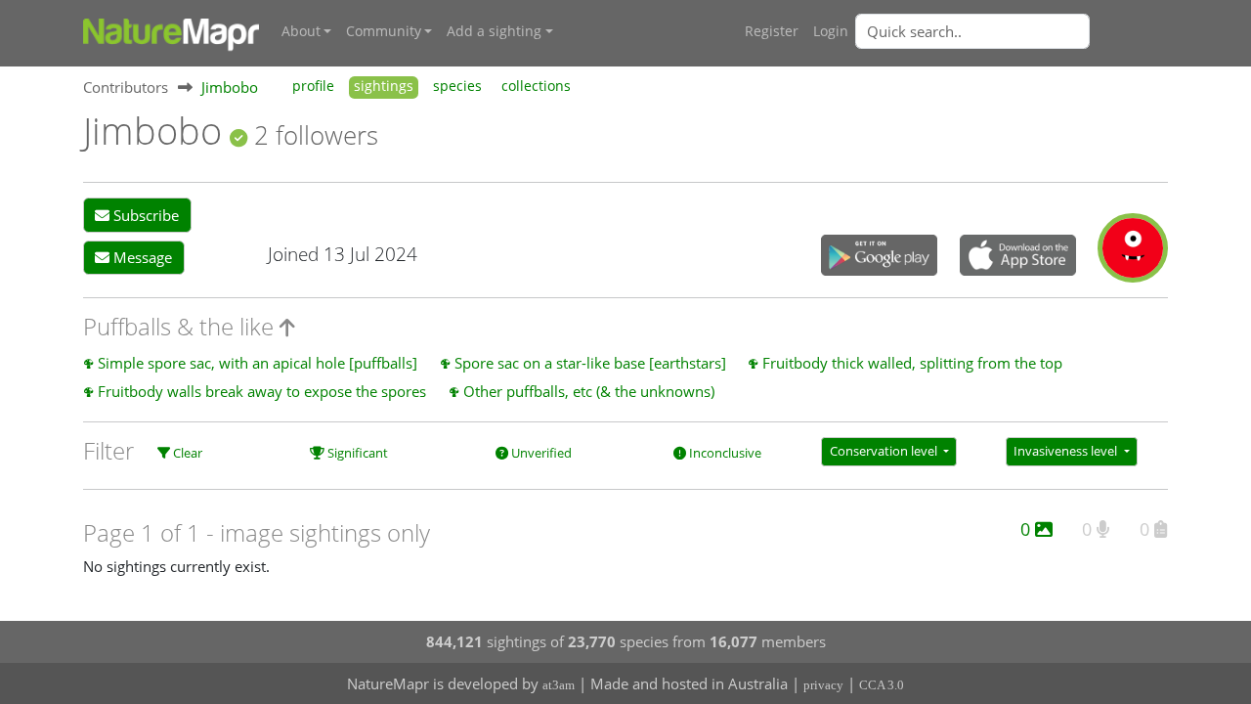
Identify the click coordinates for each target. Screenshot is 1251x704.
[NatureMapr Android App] (879, 257)
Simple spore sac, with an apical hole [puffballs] (257, 363)
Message (140, 257)
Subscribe (144, 215)
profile (313, 86)
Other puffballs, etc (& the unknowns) (588, 391)
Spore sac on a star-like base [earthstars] (590, 363)
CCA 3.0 (881, 685)
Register (771, 31)
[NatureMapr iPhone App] (1018, 257)
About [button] (301, 31)
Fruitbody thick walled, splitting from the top (912, 363)
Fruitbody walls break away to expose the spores (262, 391)
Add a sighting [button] (494, 31)
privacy (823, 685)
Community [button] (383, 31)
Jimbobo (229, 87)
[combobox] (1011, 31)
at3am (558, 685)
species (457, 86)
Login (830, 31)
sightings (383, 86)
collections (536, 86)
